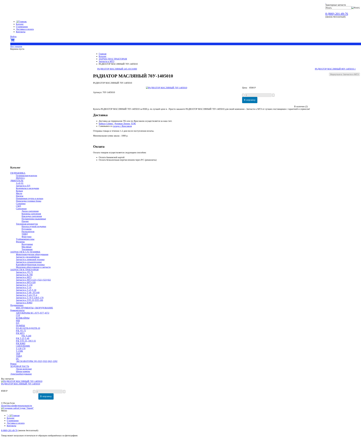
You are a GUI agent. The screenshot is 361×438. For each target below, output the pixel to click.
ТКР (18, 353)
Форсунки (26, 236)
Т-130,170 (20, 348)
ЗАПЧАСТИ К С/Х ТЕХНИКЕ (25, 252)
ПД (17, 323)
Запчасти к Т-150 (24, 285)
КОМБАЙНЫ (22, 318)
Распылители (28, 231)
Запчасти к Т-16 (23, 287)
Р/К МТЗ (20, 333)
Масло (19, 193)
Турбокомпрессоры (25, 239)
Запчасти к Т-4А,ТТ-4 (26, 295)
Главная (102, 54)
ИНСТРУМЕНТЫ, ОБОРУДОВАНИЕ (34, 308)
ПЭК (133, 123)
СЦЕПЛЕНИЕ (23, 346)
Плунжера (26, 229)
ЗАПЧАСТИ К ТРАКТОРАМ (113, 59)
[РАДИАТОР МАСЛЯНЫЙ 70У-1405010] (166, 87)
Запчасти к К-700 (24, 275)
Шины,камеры (23, 371)
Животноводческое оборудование (32, 254)
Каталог (102, 56)
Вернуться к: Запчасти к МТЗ (344, 74)
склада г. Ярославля (122, 126)
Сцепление (21, 208)
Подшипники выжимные (34, 219)
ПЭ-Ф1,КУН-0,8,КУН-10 (28, 328)
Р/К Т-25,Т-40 (22, 338)
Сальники (21, 203)
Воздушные (27, 244)
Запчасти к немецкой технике (30, 259)
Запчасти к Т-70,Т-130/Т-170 (29, 297)
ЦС (17, 358)
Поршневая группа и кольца (29, 198)
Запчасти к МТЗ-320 (26, 282)
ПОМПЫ (20, 325)
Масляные (26, 247)
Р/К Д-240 (26, 336)
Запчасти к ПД (23, 186)
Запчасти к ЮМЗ (24, 303)
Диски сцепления (30, 211)
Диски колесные (24, 369)
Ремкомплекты (17, 310)
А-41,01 (19, 183)
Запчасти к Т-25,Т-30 (26, 290)
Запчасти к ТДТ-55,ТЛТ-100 (29, 300)
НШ (18, 320)
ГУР (18, 315)
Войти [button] (13, 36)
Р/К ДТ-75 (21, 330)
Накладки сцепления (32, 216)
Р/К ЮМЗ (20, 343)
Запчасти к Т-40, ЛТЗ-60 (27, 292)
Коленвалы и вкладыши (27, 188)
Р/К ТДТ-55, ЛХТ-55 (26, 341)
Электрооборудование (21, 374)
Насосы (19, 196)
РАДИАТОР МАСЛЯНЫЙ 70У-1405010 (20, 384)
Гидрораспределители (26, 175)
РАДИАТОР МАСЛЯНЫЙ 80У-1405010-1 (335, 69)
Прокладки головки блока (28, 201)
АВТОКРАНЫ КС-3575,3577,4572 (32, 313)
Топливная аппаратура (27, 224)
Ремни (13, 364)
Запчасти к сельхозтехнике (29, 262)
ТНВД (25, 234)
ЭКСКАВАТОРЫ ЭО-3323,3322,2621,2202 (36, 361)
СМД (18, 206)
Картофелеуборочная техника (30, 264)
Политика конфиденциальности (16, 405)
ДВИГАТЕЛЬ (16, 180)
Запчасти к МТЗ (106, 61)
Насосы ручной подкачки (34, 226)
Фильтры (20, 241)
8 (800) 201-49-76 (336, 13)
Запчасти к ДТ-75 (24, 272)
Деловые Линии (122, 123)
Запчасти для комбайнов (27, 257)
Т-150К (19, 351)
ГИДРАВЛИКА (17, 173)
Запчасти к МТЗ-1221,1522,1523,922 (33, 280)
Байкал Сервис (106, 123)
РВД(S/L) (20, 178)
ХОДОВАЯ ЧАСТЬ (19, 366)
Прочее (25, 221)
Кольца (19, 191)
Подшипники (16, 305)
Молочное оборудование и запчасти (33, 267)
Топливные (27, 249)
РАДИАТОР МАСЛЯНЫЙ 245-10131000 (117, 69)
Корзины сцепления (31, 214)
